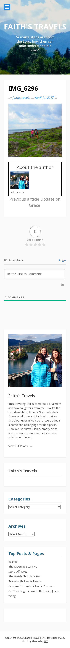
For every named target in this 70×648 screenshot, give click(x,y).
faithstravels (21, 97)
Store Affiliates (17, 571)
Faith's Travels (35, 26)
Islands (13, 561)
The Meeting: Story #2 (22, 566)
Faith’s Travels (22, 471)
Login (62, 260)
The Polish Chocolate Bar (24, 576)
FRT (46, 641)
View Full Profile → (20, 446)
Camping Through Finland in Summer (31, 586)
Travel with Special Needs (25, 581)
